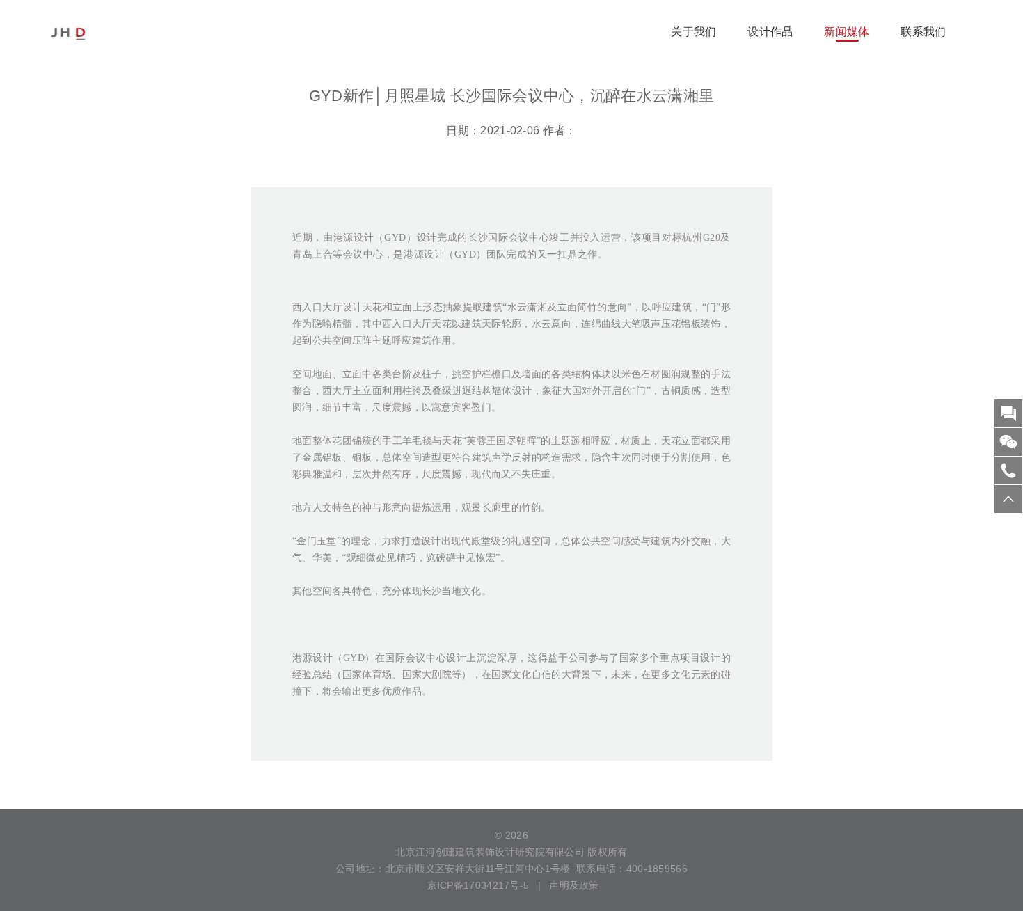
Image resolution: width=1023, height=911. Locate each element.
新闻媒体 (846, 32)
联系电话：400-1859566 (632, 868)
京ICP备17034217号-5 (476, 885)
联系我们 (923, 32)
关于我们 (693, 32)
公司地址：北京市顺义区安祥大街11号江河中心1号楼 (453, 868)
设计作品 (770, 32)
